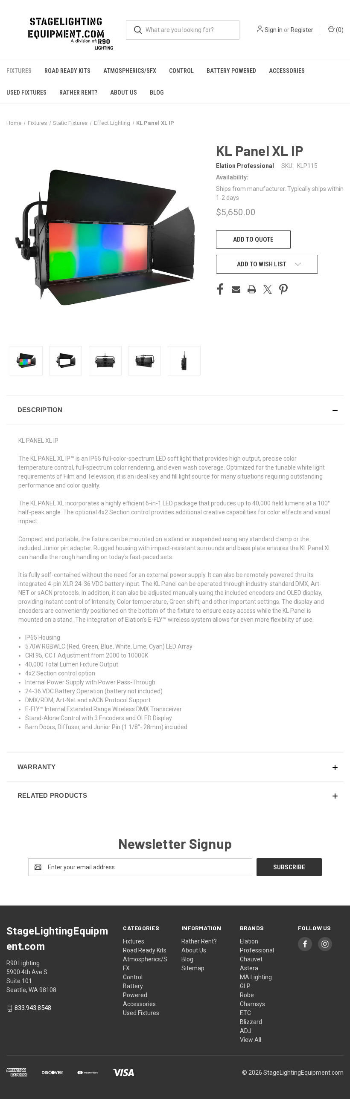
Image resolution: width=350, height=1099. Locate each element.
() (339, 29)
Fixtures (19, 70)
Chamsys (252, 1004)
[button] (175, 409)
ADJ (245, 1030)
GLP (245, 986)
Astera (249, 968)
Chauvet (251, 959)
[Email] (236, 289)
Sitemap (192, 968)
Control (181, 70)
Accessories (287, 70)
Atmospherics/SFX (129, 70)
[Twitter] (267, 289)
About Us (123, 92)
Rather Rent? (78, 92)
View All (250, 1039)
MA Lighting (256, 977)
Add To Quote (253, 239)
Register (302, 29)
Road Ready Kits (67, 70)
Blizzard (251, 1021)
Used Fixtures (26, 92)
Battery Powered (231, 70)
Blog (156, 92)
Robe (247, 995)
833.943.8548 (33, 1008)
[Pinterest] (283, 289)
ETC (245, 1013)
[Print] (252, 289)
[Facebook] (220, 289)
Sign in (274, 29)
